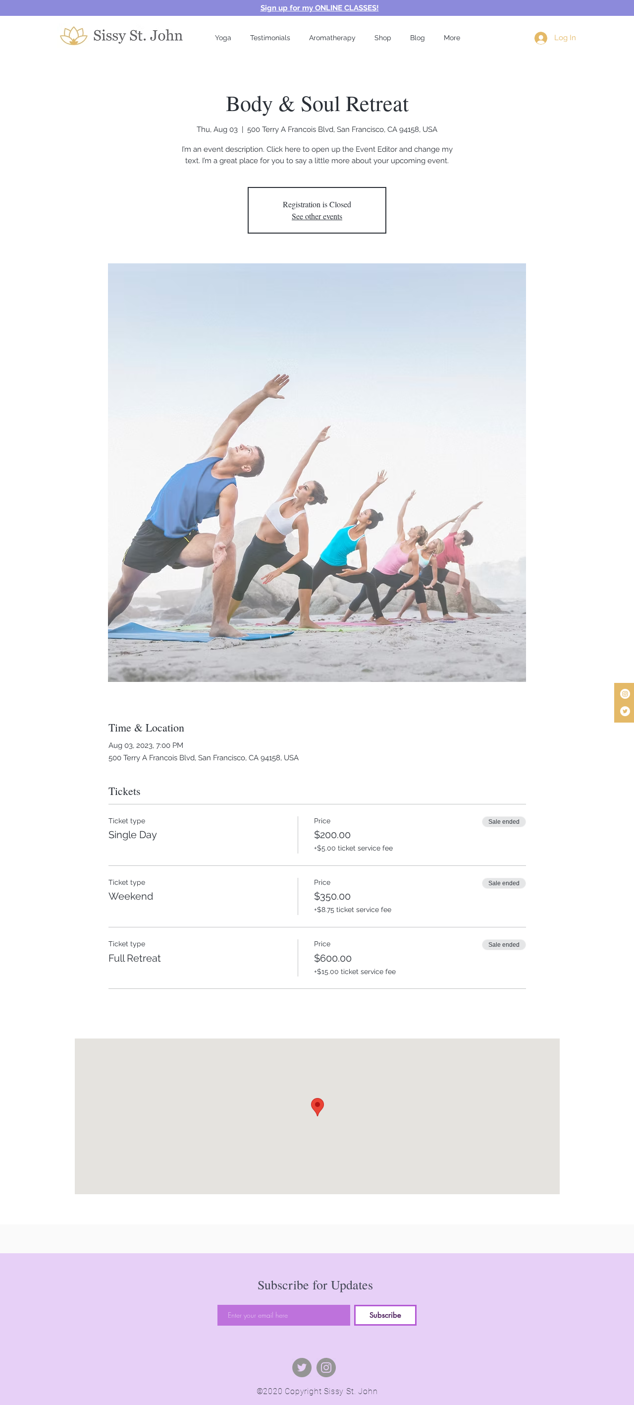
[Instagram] (625, 694)
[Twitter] (625, 711)
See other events (317, 216)
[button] (223, 37)
